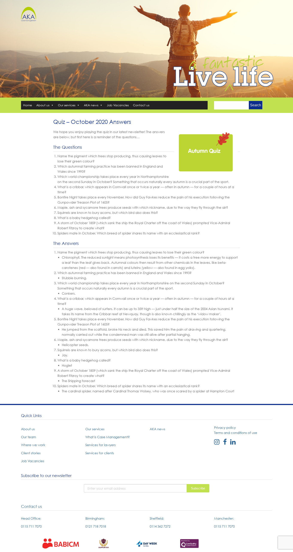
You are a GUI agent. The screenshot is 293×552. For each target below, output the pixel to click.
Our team (28, 437)
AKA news (91, 105)
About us (42, 105)
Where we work (33, 445)
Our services (66, 105)
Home (27, 105)
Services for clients (99, 453)
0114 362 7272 (160, 526)
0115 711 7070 (31, 526)
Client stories (31, 453)
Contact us (141, 105)
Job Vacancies (118, 105)
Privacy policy (225, 427)
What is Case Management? (107, 437)
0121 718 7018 (95, 526)
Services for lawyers (100, 445)
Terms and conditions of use (235, 433)
